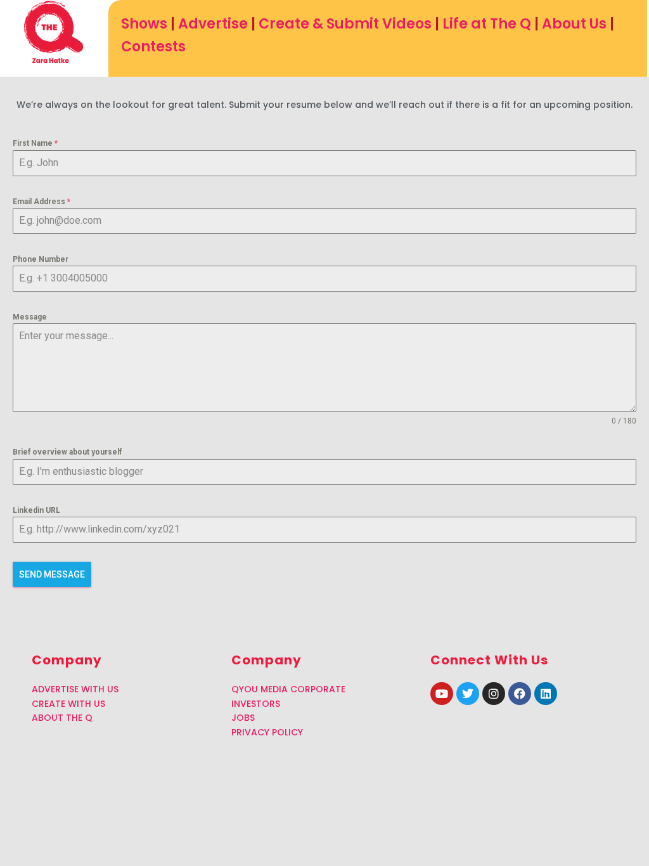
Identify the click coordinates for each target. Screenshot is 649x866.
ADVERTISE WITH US (75, 689)
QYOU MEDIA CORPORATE (288, 689)
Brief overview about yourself (67, 452)
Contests (153, 46)
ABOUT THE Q (62, 717)
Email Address (41, 201)
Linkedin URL (36, 510)
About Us (574, 24)
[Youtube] (441, 693)
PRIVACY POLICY (267, 732)
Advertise (213, 24)
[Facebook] (519, 693)
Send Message (52, 574)
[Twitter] (467, 693)
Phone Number (40, 259)
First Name (35, 143)
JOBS (243, 717)
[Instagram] (493, 693)
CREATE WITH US (68, 703)
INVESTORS (255, 703)
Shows (144, 24)
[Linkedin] (545, 693)
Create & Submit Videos (345, 24)
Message (30, 317)
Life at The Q (486, 24)
